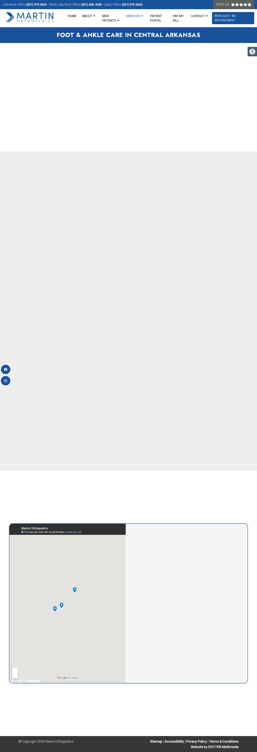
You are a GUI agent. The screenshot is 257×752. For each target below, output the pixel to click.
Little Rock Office (14, 4)
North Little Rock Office (65, 4)
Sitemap (156, 741)
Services (133, 16)
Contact (198, 16)
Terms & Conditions (224, 741)
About (87, 16)
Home (72, 16)
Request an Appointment (225, 18)
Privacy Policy (197, 741)
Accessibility (174, 741)
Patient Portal (156, 18)
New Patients (109, 18)
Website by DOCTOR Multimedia (215, 747)
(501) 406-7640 (91, 4)
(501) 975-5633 (36, 4)
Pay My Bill (178, 18)
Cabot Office (113, 4)
